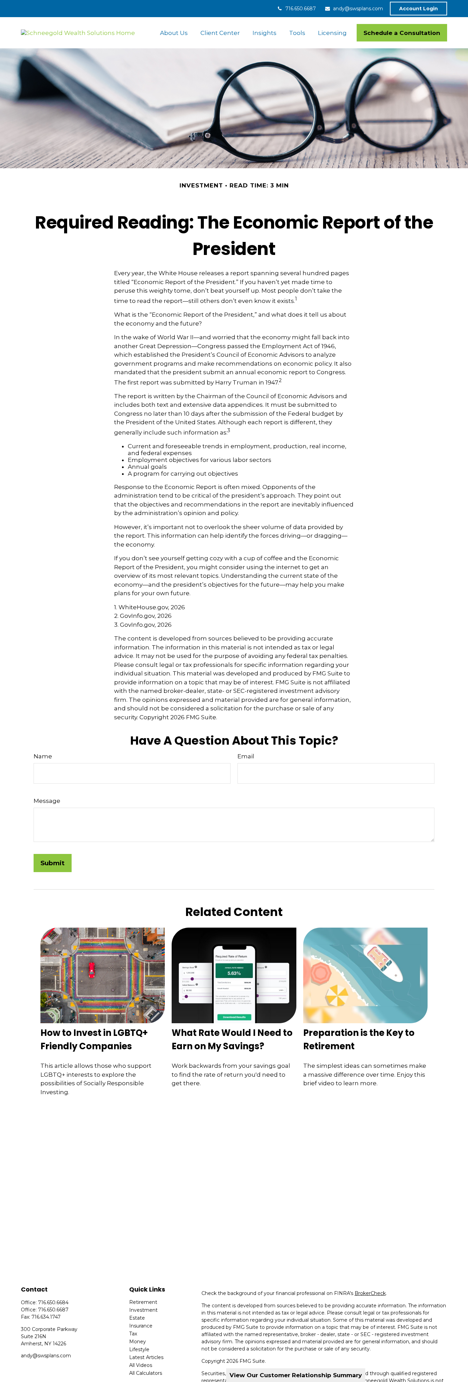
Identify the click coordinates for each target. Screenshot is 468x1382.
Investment (143, 1310)
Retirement (143, 1302)
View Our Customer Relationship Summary (296, 1375)
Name (43, 756)
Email (245, 756)
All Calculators (145, 1373)
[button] (174, 32)
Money (137, 1341)
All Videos (140, 1365)
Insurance (140, 1326)
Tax (133, 1334)
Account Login (418, 8)
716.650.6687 (300, 8)
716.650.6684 (53, 1302)
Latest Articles (146, 1357)
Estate (137, 1318)
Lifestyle (139, 1349)
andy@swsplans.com (358, 8)
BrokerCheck (370, 1293)
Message (47, 800)
